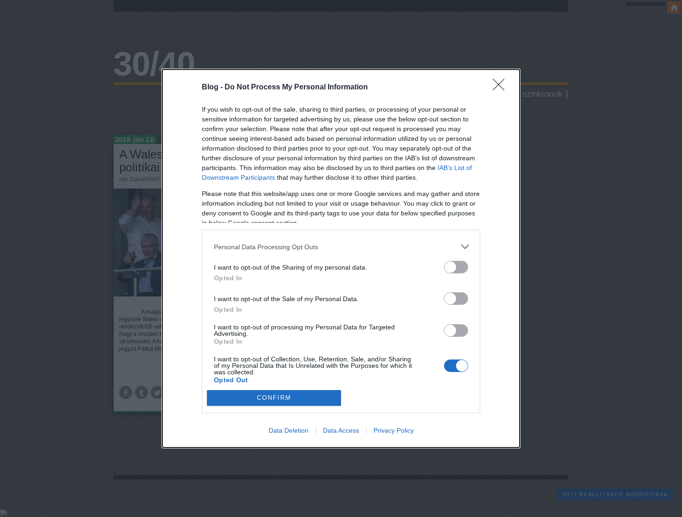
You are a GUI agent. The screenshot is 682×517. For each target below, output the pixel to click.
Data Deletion (289, 430)
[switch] (456, 267)
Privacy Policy (393, 430)
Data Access (341, 430)
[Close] (501, 87)
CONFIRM (274, 397)
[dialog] (341, 258)
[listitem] (341, 247)
